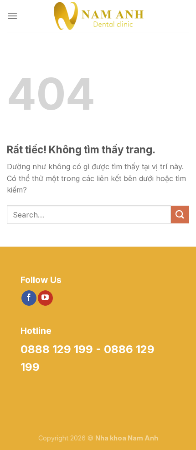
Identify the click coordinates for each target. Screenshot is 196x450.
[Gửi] (180, 214)
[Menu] (12, 16)
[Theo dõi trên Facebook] (28, 298)
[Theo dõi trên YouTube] (45, 298)
